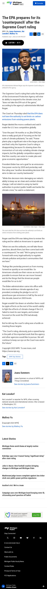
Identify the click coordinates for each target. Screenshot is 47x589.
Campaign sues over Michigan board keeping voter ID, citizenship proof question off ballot (23, 494)
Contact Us (8, 547)
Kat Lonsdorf (8, 394)
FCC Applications (10, 575)
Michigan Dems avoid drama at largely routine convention (20, 447)
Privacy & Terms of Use (12, 571)
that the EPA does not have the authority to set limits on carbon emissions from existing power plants (22, 116)
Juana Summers (15, 31)
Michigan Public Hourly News (14, 561)
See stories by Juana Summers (26, 384)
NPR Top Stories (15, 357)
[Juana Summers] (7, 376)
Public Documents (10, 557)
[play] (3, 586)
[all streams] (44, 586)
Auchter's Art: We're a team (13, 485)
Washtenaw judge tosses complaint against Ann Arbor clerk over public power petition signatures (23, 476)
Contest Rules (9, 566)
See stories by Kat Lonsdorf (13, 407)
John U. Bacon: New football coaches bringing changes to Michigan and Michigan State (20, 467)
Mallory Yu (13, 33)
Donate (40, 3)
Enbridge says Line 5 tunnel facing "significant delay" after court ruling (23, 457)
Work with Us (8, 552)
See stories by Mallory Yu (12, 426)
